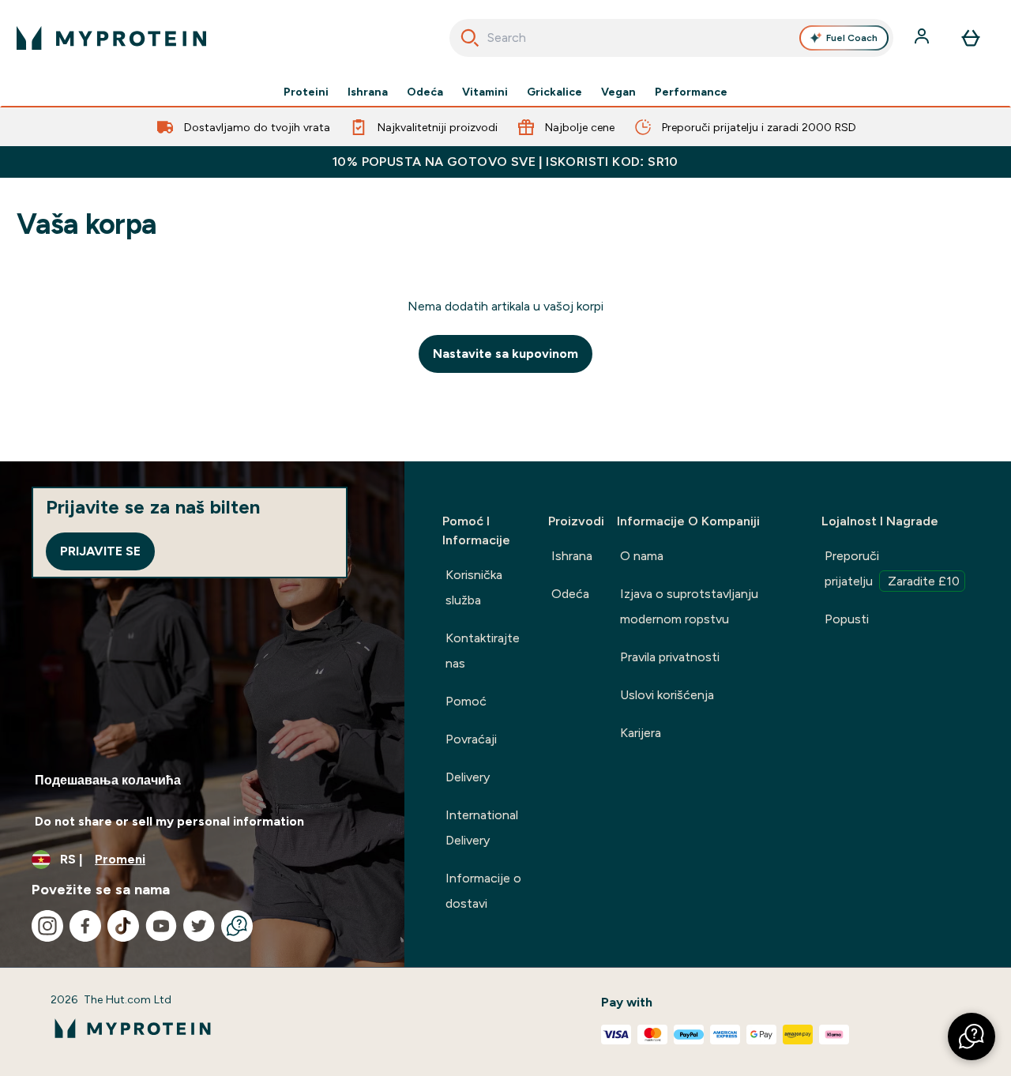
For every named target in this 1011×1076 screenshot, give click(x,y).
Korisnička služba (473, 587)
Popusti (847, 619)
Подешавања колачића (108, 780)
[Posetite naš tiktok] (123, 926)
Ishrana (368, 91)
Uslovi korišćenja (667, 695)
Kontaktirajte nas (482, 650)
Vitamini (485, 91)
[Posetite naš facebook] (85, 926)
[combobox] (671, 38)
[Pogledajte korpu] (970, 38)
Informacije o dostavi (483, 890)
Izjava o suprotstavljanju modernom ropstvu (689, 606)
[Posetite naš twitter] (199, 926)
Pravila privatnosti (670, 657)
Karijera (640, 732)
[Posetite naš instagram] (47, 926)
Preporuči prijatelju (892, 568)
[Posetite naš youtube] (161, 926)
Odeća (425, 91)
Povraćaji (471, 739)
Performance (691, 91)
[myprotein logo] (111, 38)
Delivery (467, 777)
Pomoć (466, 701)
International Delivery (481, 827)
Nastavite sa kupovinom (505, 353)
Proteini (306, 91)
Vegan (618, 91)
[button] (971, 1036)
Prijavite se (100, 551)
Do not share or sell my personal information (169, 821)
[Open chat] (237, 926)
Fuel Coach (852, 37)
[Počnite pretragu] (470, 38)
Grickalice (554, 91)
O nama (641, 555)
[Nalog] (923, 38)
